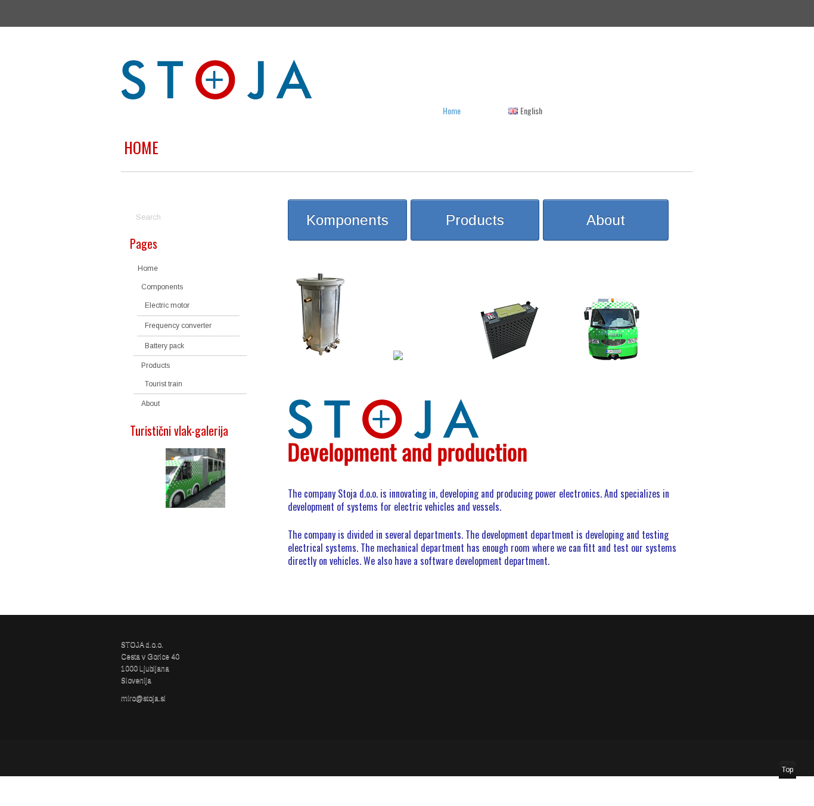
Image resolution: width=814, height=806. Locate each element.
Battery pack (164, 346)
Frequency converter (178, 325)
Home (452, 110)
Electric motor (167, 305)
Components (162, 287)
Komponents (347, 220)
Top (787, 770)
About (150, 403)
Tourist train (163, 384)
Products (155, 365)
